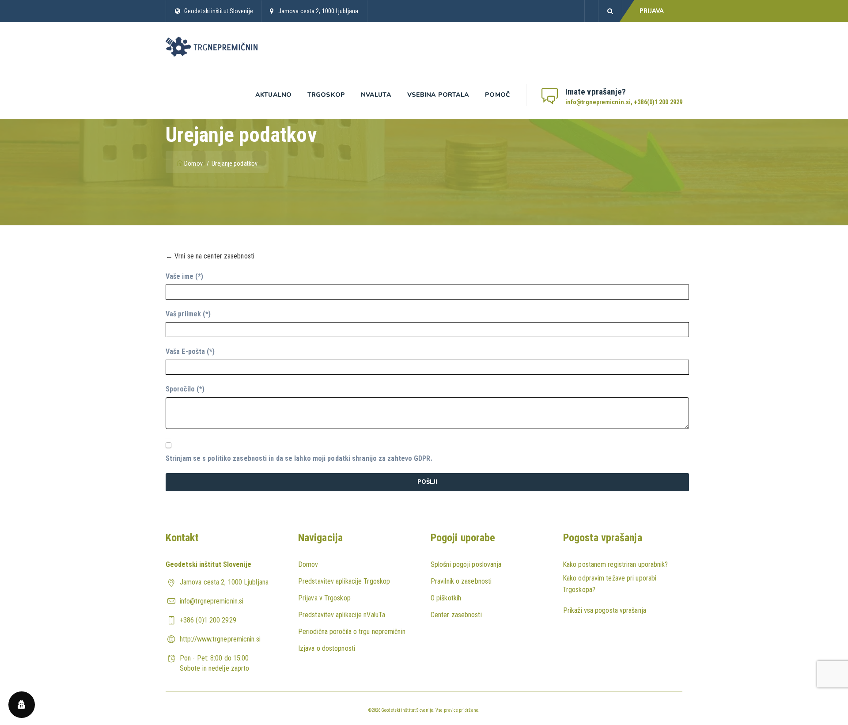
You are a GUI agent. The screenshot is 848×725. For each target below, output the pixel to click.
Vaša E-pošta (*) (190, 351)
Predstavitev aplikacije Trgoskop (344, 581)
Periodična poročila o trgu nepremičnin (351, 631)
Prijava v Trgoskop (324, 598)
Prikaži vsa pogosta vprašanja (604, 610)
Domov (193, 163)
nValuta (376, 95)
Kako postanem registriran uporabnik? (615, 564)
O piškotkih (446, 598)
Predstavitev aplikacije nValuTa (341, 615)
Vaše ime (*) (184, 276)
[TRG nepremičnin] (211, 46)
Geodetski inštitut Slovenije (218, 11)
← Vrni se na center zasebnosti (210, 256)
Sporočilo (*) (185, 389)
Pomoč (497, 95)
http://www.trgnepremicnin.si (220, 639)
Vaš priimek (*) (188, 314)
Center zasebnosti (456, 615)
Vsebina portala (438, 95)
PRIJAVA (652, 11)
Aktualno (273, 95)
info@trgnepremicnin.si (211, 601)
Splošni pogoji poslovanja (466, 564)
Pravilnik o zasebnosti (461, 581)
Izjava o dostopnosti (326, 648)
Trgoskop (326, 95)
